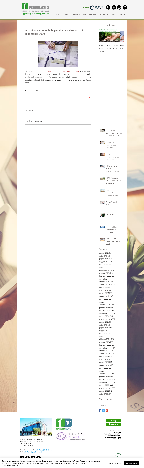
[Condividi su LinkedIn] (37, 90)
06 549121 (29, 444)
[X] (125, 7)
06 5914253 (30, 446)
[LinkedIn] (108, 7)
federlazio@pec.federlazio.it (113, 437)
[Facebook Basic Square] (100, 411)
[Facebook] (114, 7)
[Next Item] (120, 35)
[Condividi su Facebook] (26, 90)
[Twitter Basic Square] (103, 411)
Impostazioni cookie (114, 463)
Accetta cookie (131, 463)
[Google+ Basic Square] (107, 411)
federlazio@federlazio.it (115, 435)
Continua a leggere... (14, 465)
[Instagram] (119, 7)
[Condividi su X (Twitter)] (31, 90)
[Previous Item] (102, 35)
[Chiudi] (141, 463)
